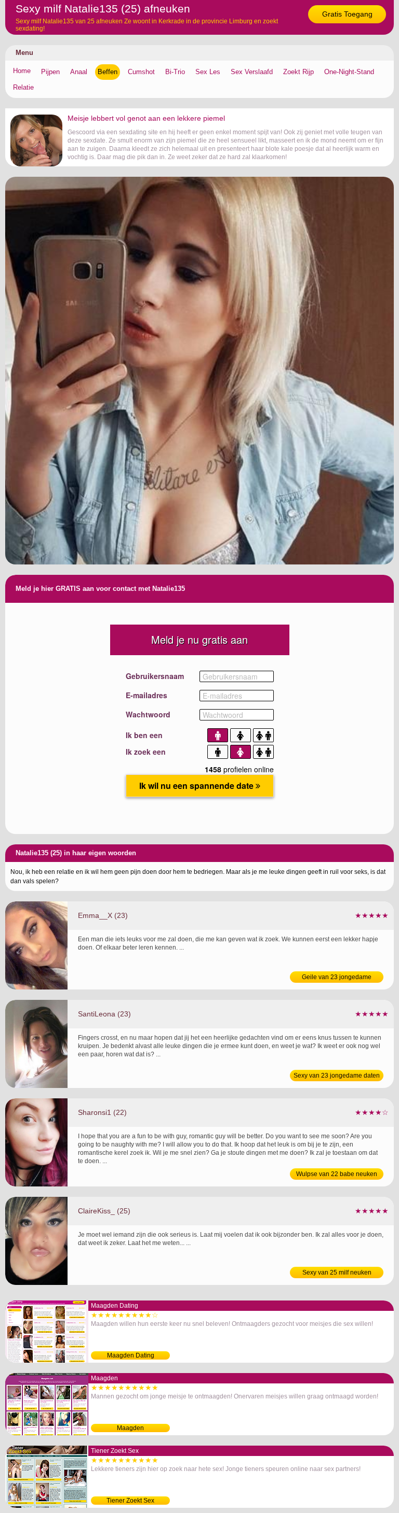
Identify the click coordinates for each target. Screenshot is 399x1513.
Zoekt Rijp (298, 72)
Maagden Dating (130, 1355)
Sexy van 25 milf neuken (336, 1272)
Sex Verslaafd (252, 72)
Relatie (23, 87)
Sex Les (207, 72)
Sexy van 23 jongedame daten (337, 1075)
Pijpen (50, 72)
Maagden (130, 1428)
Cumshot (141, 72)
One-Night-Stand (349, 72)
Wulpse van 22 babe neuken (336, 1174)
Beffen (107, 72)
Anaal (78, 72)
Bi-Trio (175, 72)
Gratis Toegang (347, 14)
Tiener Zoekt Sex (130, 1500)
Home (22, 71)
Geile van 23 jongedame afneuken (336, 978)
